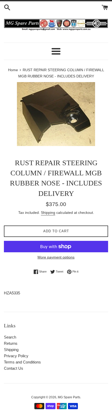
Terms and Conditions (22, 362)
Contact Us (13, 368)
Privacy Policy (16, 356)
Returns (10, 343)
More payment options (56, 257)
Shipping (48, 212)
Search (10, 337)
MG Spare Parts (69, 397)
